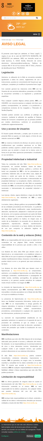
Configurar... (5, 436)
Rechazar (30, 436)
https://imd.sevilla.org (34, 164)
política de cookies (19, 432)
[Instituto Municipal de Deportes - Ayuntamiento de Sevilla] (8, 5)
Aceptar (37, 436)
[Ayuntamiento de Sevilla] (28, 7)
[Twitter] (18, 13)
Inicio (13, 40)
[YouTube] (23, 13)
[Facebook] (14, 13)
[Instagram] (27, 13)
